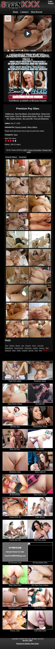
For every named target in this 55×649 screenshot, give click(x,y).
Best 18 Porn (15, 449)
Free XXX (40, 449)
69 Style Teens (40, 608)
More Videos (32, 127)
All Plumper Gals (14, 562)
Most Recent (36, 12)
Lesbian (35, 348)
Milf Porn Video (40, 540)
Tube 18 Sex (40, 517)
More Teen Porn (15, 585)
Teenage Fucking (14, 608)
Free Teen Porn (40, 630)
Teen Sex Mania (21, 114)
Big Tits (31, 350)
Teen (15, 135)
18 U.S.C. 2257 (27, 640)
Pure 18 (18, 116)
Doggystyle (28, 348)
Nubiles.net (9, 114)
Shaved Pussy (18, 348)
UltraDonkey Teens (40, 426)
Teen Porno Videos (15, 404)
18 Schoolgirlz (14, 494)
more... (46, 350)
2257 (25, 150)
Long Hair (40, 345)
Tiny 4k (40, 116)
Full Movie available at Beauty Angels (27, 101)
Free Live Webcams (41, 119)
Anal (22, 345)
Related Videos (11, 157)
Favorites (22, 157)
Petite (19, 350)
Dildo (47, 348)
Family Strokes (15, 119)
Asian (14, 350)
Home (15, 12)
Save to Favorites (35, 150)
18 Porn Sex (15, 426)
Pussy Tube (15, 630)
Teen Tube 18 (40, 472)
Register (51, 3)
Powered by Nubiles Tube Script (27, 643)
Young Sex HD (15, 540)
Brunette (28, 345)
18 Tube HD (40, 404)
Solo (40, 350)
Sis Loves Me (28, 119)
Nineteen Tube (15, 472)
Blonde (18, 345)
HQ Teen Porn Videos (40, 585)
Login (50, 1)
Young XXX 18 (15, 517)
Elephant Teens (40, 381)
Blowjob (11, 345)
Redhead (8, 350)
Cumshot (24, 350)
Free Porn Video (15, 381)
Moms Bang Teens (29, 116)
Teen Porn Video (40, 494)
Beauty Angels (21, 127)
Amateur (41, 348)
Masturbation (9, 348)
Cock (36, 350)
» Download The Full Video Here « (28, 57)
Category (24, 12)
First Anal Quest (34, 114)
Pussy (34, 345)
